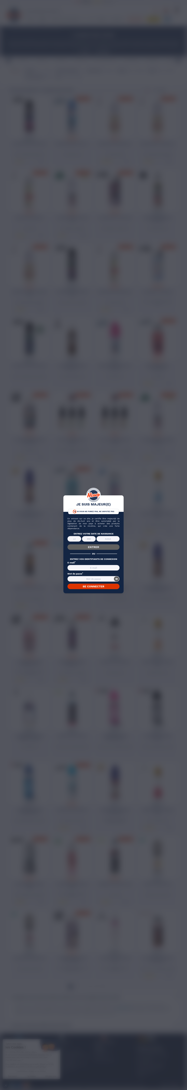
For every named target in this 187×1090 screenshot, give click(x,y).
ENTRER (93, 547)
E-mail (71, 562)
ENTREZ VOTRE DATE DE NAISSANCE (93, 534)
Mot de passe (75, 574)
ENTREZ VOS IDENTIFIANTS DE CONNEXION (93, 559)
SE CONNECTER (93, 586)
